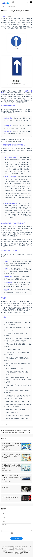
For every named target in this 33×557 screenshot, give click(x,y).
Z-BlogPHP (19, 554)
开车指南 (13, 6)
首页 (9, 6)
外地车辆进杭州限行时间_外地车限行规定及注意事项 (18, 432)
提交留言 (17, 538)
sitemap (18, 552)
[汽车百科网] (5, 3)
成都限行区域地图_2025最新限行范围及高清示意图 (17, 430)
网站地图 (26, 552)
